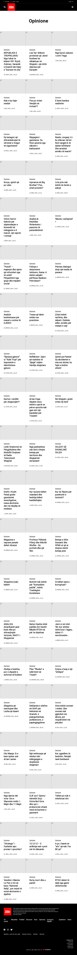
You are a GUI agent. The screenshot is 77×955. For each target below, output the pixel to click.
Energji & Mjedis (50, 920)
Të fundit (6, 920)
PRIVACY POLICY (26, 934)
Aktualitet (14, 920)
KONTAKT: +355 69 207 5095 (12, 934)
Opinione (42, 920)
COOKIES (35, 934)
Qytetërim (62, 920)
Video (69, 920)
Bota (35, 920)
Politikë (21, 920)
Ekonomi (29, 920)
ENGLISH (42, 934)
